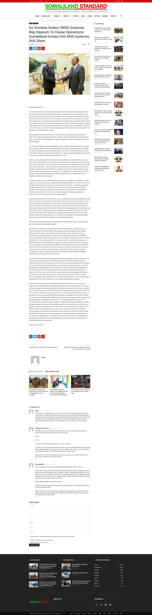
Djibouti (66, 16)
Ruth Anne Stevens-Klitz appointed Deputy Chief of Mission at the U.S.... (103, 131)
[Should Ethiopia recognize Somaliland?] (66, 566)
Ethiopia (76, 16)
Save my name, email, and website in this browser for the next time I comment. (53, 536)
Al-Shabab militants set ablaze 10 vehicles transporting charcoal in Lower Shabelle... (103, 67)
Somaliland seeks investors (80, 572)
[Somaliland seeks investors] (66, 575)
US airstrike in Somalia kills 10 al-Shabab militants (43, 347)
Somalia (56, 16)
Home (37, 16)
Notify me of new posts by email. (39, 542)
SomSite (63, 613)
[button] (121, 16)
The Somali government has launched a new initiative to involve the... (103, 39)
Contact (113, 16)
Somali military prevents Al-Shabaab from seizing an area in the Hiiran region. (80, 391)
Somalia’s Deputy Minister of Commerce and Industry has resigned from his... (101, 168)
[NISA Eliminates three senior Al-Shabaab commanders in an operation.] (118, 122)
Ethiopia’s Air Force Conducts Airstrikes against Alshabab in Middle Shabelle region (47, 583)
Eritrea (97, 16)
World (90, 16)
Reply (36, 423)
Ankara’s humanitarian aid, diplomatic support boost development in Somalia (77, 348)
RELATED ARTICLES (36, 371)
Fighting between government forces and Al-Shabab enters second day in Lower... (102, 141)
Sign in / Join (48, 1)
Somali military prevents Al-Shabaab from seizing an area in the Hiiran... (102, 48)
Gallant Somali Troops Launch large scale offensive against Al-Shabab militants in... (48, 566)
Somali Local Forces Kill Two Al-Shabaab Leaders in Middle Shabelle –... (102, 58)
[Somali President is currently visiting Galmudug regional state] (118, 151)
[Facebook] (113, 1)
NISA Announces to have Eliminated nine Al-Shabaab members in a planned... (101, 158)
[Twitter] (118, 1)
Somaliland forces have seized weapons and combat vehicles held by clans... (102, 29)
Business (105, 16)
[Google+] (116, 1)
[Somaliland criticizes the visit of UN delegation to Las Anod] (118, 105)
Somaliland (46, 16)
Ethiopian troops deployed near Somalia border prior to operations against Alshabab (48, 575)
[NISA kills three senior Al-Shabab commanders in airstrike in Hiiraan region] (118, 113)
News (35, 21)
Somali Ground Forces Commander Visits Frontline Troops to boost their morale (102, 85)
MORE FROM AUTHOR (52, 371)
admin (32, 44)
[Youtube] (121, 1)
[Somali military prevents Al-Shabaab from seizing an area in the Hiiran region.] (80, 381)
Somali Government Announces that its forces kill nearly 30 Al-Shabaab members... (102, 94)
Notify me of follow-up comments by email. (42, 540)
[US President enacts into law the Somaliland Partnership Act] (66, 583)
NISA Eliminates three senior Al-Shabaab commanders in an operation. (102, 122)
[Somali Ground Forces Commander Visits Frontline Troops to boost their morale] (118, 86)
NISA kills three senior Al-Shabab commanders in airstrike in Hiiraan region (103, 112)
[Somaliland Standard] (76, 8)
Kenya (83, 16)
